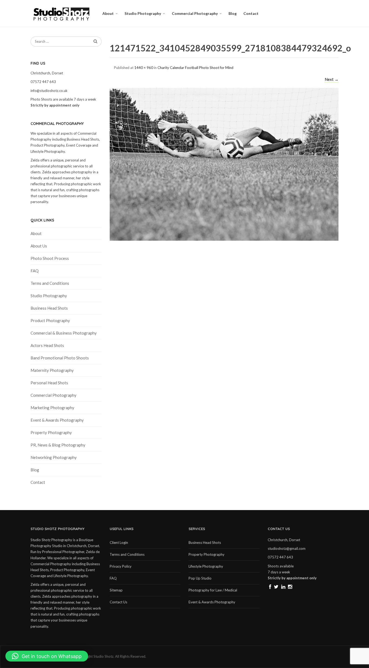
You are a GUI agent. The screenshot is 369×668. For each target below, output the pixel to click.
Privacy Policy (121, 566)
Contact (251, 13)
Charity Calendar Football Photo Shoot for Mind (195, 67)
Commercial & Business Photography (64, 332)
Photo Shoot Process (50, 258)
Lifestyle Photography (206, 566)
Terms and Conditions (50, 283)
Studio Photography (143, 13)
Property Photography (51, 432)
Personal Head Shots (49, 382)
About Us (39, 245)
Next (331, 79)
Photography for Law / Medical (213, 590)
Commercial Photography (195, 13)
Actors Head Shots (47, 345)
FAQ (35, 270)
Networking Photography (54, 457)
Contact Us (118, 602)
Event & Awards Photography (57, 420)
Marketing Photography (52, 407)
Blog (233, 13)
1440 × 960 (143, 67)
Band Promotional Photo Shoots (60, 357)
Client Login (119, 542)
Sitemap (116, 590)
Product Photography (50, 320)
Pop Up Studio (200, 578)
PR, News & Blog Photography (58, 444)
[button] (46, 656)
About (108, 13)
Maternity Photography (52, 370)
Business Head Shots (49, 308)
